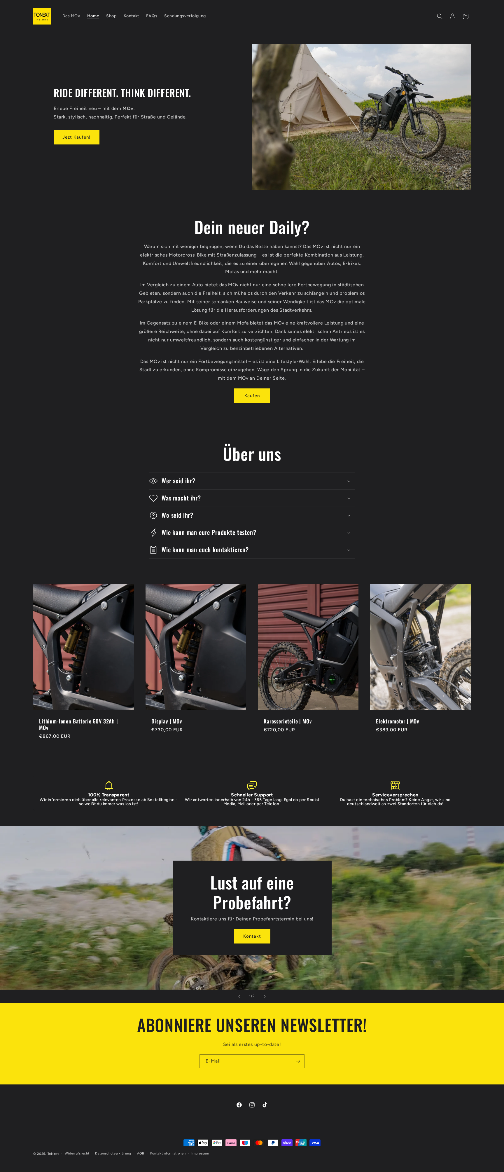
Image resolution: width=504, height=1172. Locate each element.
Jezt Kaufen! (76, 137)
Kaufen (252, 395)
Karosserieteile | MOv (288, 721)
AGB (140, 1153)
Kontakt (252, 936)
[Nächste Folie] (264, 996)
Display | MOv (166, 721)
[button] (439, 16)
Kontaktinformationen (168, 1153)
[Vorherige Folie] (239, 996)
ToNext (53, 1154)
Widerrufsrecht (77, 1153)
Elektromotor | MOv (397, 721)
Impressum (200, 1153)
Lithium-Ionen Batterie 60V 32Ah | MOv (78, 724)
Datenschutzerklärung (113, 1153)
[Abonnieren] (297, 1061)
